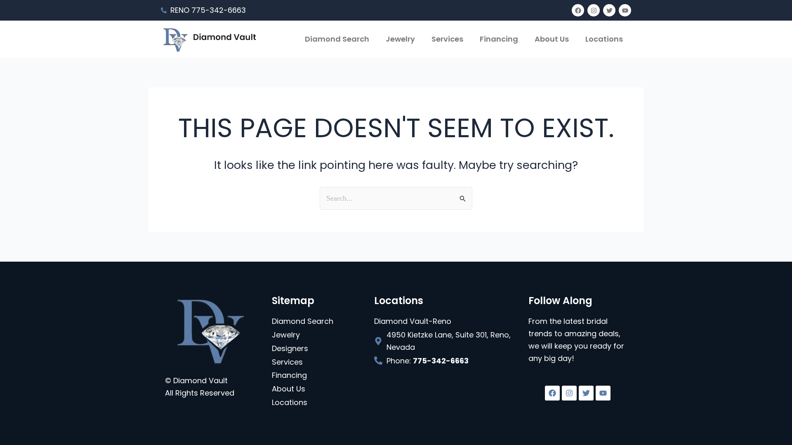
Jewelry (400, 39)
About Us (552, 39)
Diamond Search (337, 39)
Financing (499, 39)
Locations (604, 39)
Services (447, 39)
